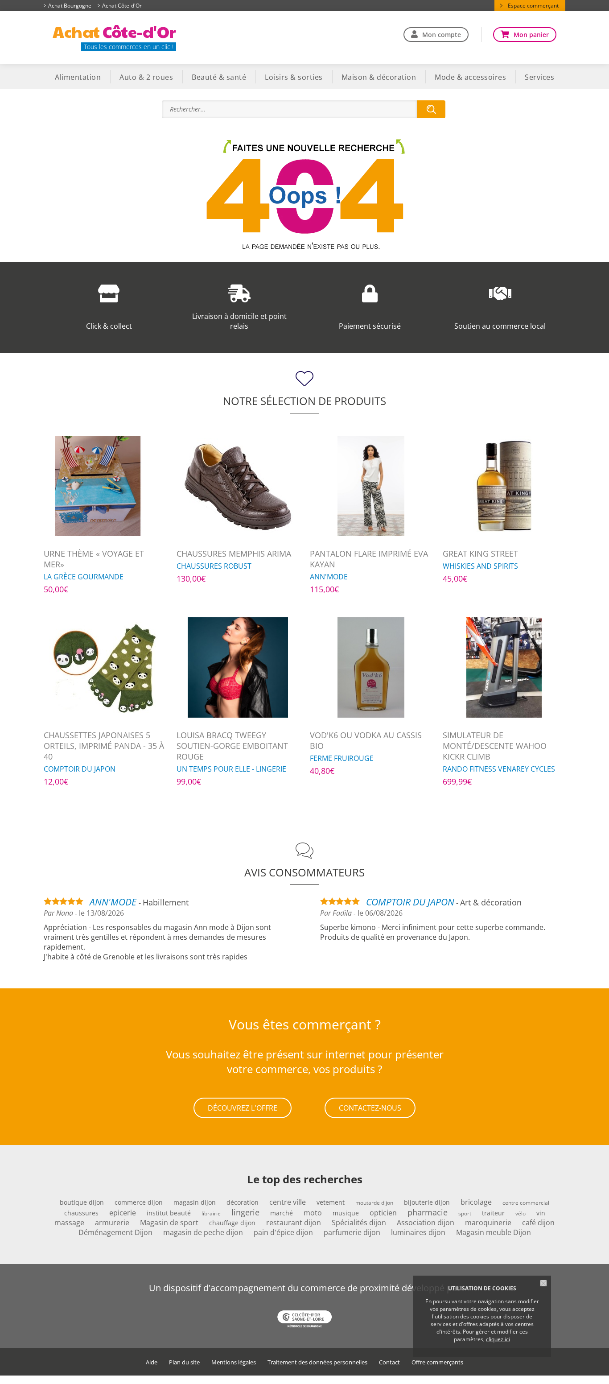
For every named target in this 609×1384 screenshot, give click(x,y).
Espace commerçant (533, 5)
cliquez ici (498, 1339)
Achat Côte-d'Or (122, 5)
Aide (151, 1362)
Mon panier (531, 34)
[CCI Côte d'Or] (304, 1320)
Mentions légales (233, 1362)
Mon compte (441, 34)
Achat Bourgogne (69, 5)
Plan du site (184, 1362)
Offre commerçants (437, 1362)
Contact (389, 1362)
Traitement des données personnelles (317, 1362)
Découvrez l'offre (242, 1108)
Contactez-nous (370, 1108)
